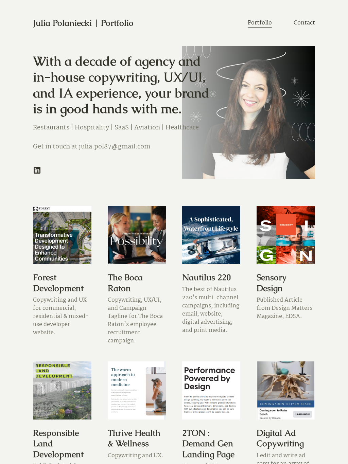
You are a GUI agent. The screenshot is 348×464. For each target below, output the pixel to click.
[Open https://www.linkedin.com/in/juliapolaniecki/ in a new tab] (37, 170)
